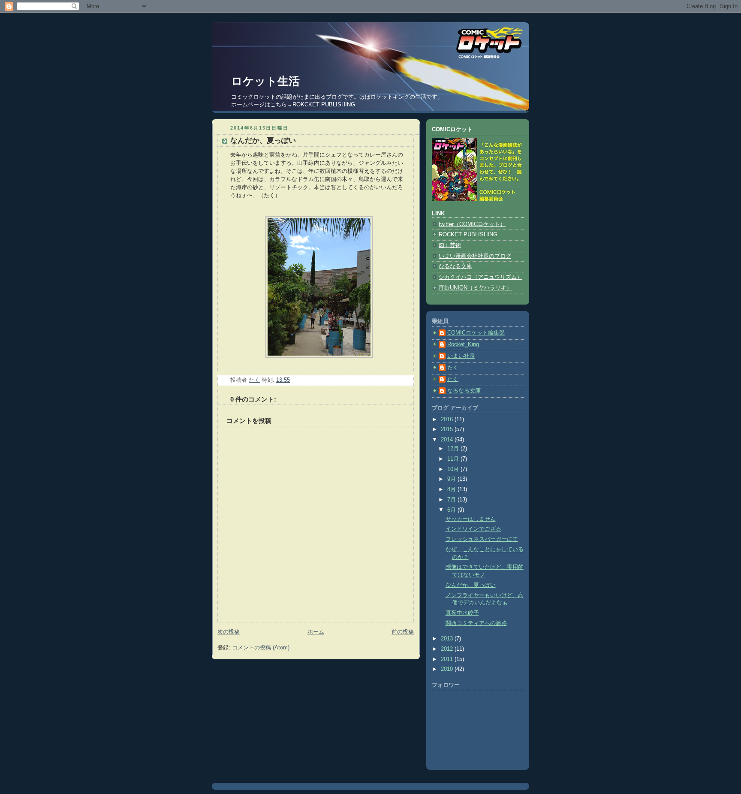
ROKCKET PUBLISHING (323, 104)
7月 (452, 500)
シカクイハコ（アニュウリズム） (480, 277)
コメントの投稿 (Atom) (260, 648)
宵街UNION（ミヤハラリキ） (475, 288)
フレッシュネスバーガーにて (482, 539)
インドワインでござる (473, 529)
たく (452, 368)
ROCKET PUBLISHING (468, 235)
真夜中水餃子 (462, 613)
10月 (454, 469)
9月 (452, 479)
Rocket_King (463, 344)
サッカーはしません (471, 519)
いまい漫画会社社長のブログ (475, 256)
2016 (448, 420)
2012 (448, 649)
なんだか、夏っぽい (471, 585)
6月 (452, 510)
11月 (454, 459)
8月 (452, 489)
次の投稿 (228, 632)
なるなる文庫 (455, 266)
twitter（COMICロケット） (472, 224)
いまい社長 (461, 356)
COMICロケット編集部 (476, 333)
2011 (448, 659)
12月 (454, 449)
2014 (448, 440)
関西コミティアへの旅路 (476, 623)
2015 (448, 429)
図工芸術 (450, 245)
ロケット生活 (265, 81)
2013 (448, 639)
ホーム (315, 632)
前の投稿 (403, 632)
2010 (448, 669)
